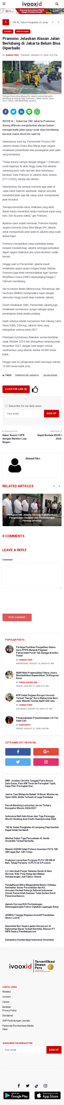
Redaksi (6, 991)
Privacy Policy (9, 1010)
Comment (7, 559)
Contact (6, 996)
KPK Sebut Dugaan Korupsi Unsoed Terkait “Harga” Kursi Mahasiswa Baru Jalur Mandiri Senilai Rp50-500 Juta (37, 698)
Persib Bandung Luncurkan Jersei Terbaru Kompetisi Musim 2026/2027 (28, 806)
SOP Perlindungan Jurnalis (16, 1020)
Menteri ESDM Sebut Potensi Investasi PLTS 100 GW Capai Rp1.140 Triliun (31, 850)
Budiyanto (25, 725)
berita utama (23, 31)
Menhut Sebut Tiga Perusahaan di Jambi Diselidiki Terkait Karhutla (27, 839)
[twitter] (18, 762)
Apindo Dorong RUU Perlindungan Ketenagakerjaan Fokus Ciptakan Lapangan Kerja (32, 905)
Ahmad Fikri (12, 55)
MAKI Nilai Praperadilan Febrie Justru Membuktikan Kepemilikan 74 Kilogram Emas (37, 675)
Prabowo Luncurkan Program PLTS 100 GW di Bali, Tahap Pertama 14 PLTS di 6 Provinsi (30, 861)
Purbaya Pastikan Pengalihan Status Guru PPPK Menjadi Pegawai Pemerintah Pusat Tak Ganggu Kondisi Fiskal (37, 651)
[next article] (53, 22)
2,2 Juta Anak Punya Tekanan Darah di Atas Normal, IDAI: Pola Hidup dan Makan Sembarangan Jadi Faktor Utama (28, 874)
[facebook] (18, 752)
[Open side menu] (3, 3)
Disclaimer (7, 1015)
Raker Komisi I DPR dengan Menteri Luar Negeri (14, 439)
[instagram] (46, 762)
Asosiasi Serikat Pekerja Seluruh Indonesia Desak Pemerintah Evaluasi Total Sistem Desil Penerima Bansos (30, 893)
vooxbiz (8, 31)
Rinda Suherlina (28, 682)
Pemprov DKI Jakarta (27, 375)
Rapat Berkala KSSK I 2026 (49, 437)
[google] (46, 752)
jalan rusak (50, 375)
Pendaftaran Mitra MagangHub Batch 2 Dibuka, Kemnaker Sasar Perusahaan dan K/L (30, 886)
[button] (5, 112)
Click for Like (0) (16, 389)
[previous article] (59, 22)
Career (6, 1002)
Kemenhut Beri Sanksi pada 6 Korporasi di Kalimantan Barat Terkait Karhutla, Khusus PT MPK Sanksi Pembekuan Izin (30, 929)
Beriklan (6, 1007)
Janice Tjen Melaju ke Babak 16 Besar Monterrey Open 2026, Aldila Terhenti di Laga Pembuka (31, 795)
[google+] (36, 1086)
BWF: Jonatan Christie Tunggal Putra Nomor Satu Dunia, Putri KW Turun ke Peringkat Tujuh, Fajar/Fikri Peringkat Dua (30, 783)
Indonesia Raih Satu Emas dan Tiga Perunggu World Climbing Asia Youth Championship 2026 (30, 817)
